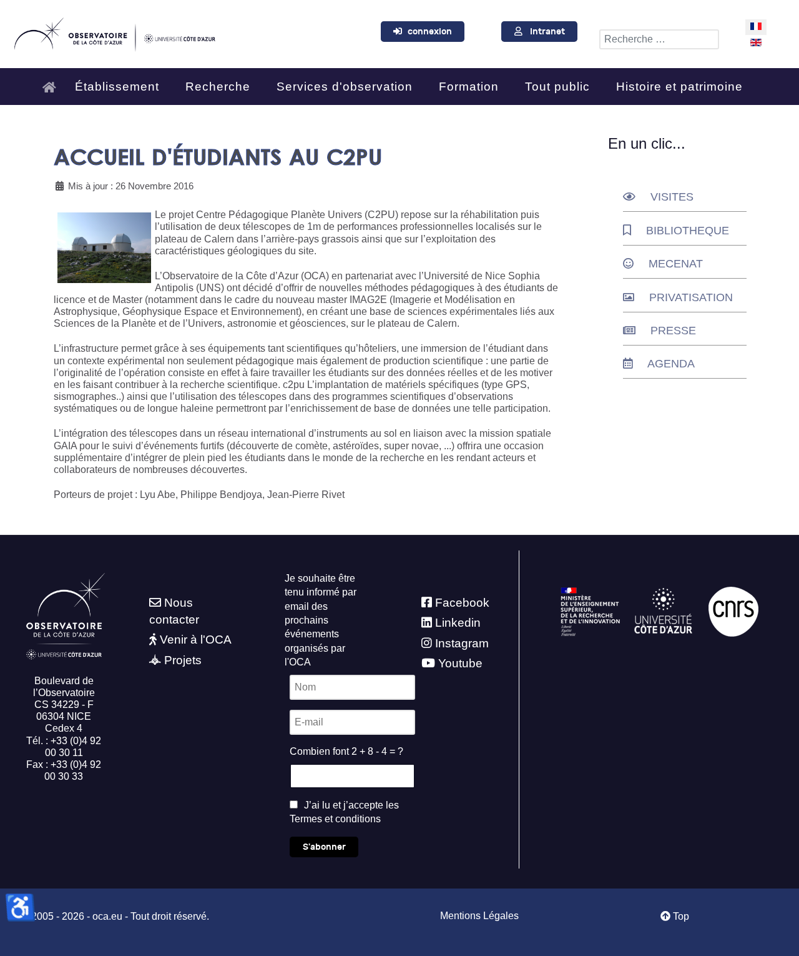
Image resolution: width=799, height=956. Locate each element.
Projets (183, 660)
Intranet (547, 31)
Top (679, 916)
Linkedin (458, 622)
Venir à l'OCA (196, 639)
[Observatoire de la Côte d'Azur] (114, 32)
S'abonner (324, 847)
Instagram (462, 643)
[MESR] (590, 610)
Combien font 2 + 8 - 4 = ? (346, 751)
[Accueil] (52, 81)
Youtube (460, 663)
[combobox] (659, 39)
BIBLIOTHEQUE (687, 230)
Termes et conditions (335, 819)
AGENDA (671, 363)
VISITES (672, 197)
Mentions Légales (479, 915)
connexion (430, 31)
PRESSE (673, 330)
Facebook (462, 602)
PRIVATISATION (691, 297)
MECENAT (676, 263)
